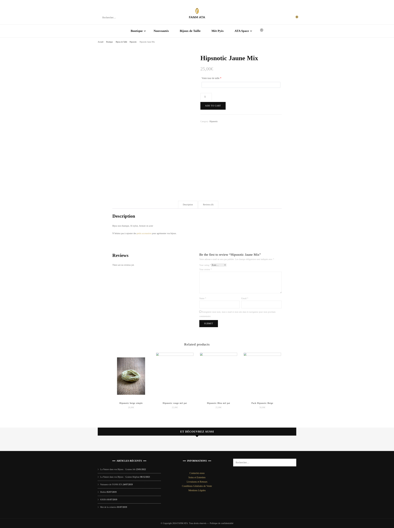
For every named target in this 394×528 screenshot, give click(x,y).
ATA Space (242, 30)
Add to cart (213, 106)
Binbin (103, 492)
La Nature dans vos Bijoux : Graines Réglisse (120, 477)
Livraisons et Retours (197, 481)
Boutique (137, 30)
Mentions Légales (197, 490)
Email (244, 298)
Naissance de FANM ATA (111, 484)
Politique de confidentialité (221, 523)
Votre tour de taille (211, 78)
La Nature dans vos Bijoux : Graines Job (117, 469)
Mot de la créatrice (108, 507)
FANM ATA (197, 17)
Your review (205, 269)
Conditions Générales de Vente (197, 486)
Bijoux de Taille (190, 30)
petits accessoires (144, 233)
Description (188, 204)
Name (202, 298)
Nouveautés (161, 30)
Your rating (205, 265)
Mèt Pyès (217, 30)
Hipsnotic (213, 121)
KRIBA (103, 499)
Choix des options (131, 373)
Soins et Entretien (196, 477)
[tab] (188, 205)
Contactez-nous (197, 473)
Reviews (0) (208, 204)
